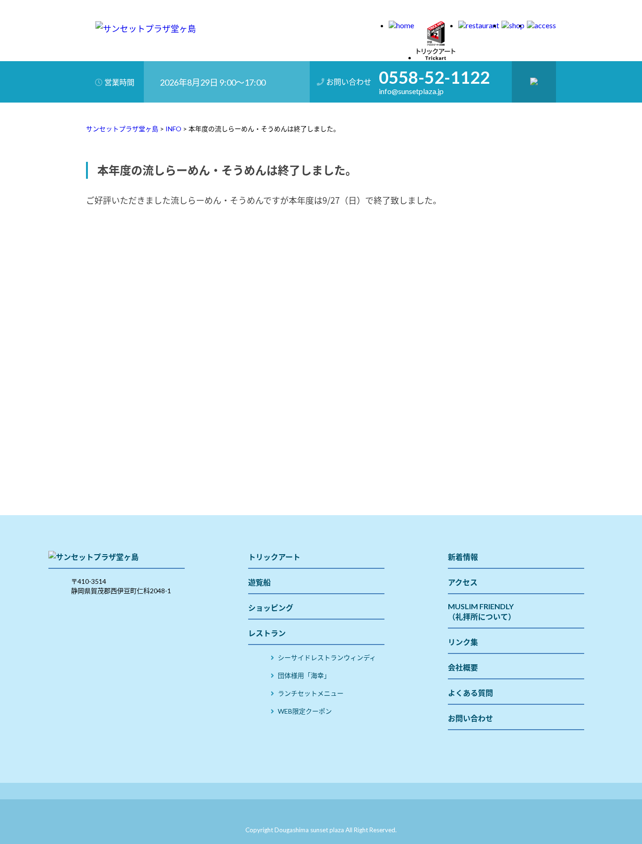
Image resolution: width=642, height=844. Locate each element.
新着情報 (463, 556)
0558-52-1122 (434, 77)
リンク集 (463, 641)
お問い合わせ (470, 718)
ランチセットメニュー (311, 693)
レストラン (267, 633)
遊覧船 (259, 582)
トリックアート (274, 556)
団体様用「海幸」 (304, 675)
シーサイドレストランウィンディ (327, 657)
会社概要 (463, 667)
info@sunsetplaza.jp (411, 91)
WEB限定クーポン (305, 711)
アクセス (463, 582)
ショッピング (270, 607)
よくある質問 (470, 692)
